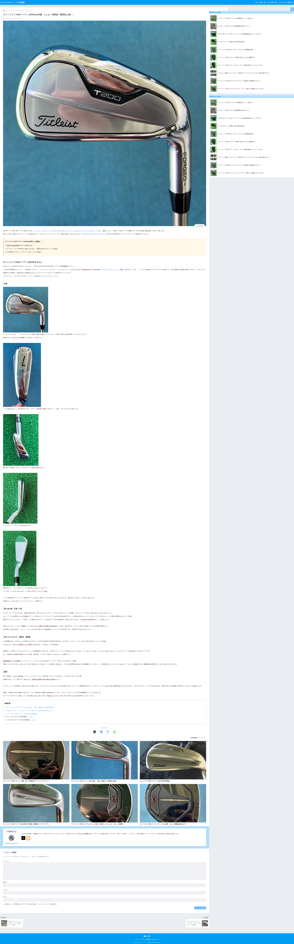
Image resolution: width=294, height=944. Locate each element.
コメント (6, 861)
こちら (30, 716)
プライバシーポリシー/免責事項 (143, 939)
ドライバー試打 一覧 (260, 2)
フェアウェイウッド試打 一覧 (285, 2)
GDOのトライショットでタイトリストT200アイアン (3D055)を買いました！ (30, 710)
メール (6, 889)
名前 (5, 882)
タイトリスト (202, 738)
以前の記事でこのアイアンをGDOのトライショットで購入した (76, 231)
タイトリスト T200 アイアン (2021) (45, 231)
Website (28, 840)
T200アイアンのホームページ (111, 269)
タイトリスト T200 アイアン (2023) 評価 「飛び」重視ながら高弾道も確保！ (30, 707)
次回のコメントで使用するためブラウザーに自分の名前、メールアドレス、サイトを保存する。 (31, 904)
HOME (147, 936)
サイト (5, 897)
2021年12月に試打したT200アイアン (93, 234)
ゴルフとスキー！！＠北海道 (12, 2)
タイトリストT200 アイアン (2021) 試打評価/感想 (21, 714)
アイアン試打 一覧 (271, 2)
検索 (292, 9)
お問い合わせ (155, 939)
